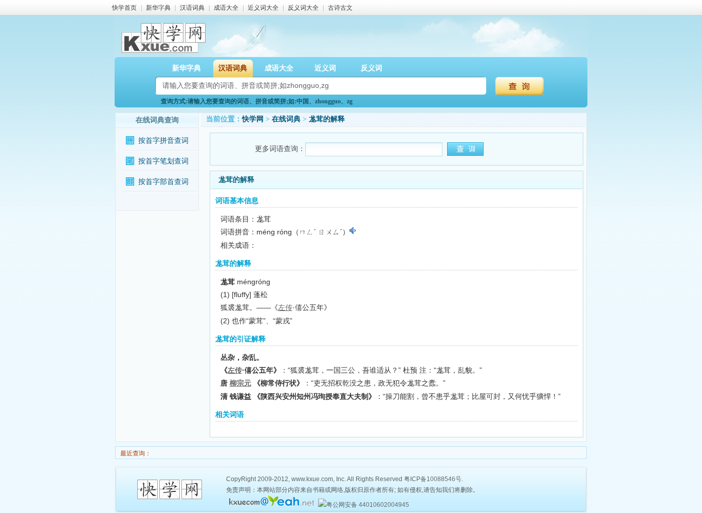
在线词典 (286, 119)
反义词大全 (303, 7)
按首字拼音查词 (163, 140)
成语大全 (226, 7)
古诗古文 (340, 7)
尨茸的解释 (327, 119)
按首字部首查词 (163, 182)
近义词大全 (263, 7)
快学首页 (124, 7)
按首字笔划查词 (163, 161)
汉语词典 (192, 7)
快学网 (253, 119)
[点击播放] (353, 230)
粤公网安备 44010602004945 (367, 504)
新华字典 (158, 7)
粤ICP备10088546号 (432, 479)
